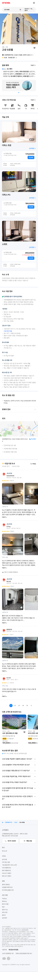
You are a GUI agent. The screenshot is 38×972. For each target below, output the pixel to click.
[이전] (7, 705)
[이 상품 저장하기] (34, 47)
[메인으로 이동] (6, 3)
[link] (2, 822)
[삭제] (20, 9)
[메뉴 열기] (34, 3)
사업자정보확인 (24, 930)
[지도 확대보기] (34, 432)
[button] (18, 92)
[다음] (31, 705)
